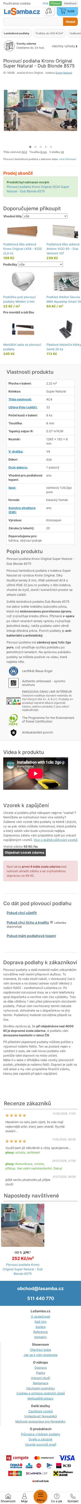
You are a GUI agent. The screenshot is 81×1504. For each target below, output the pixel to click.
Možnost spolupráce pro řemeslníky (40, 1421)
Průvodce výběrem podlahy (40, 1434)
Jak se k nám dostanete (40, 1355)
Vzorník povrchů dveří (40, 1444)
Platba (40, 1373)
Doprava (41, 1367)
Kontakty (40, 1337)
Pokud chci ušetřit (22, 913)
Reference (40, 1332)
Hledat (70, 21)
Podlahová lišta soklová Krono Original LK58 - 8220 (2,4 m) (22, 248)
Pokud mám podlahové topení (31, 936)
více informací (67, 159)
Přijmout (55, 3)
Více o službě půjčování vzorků (56, 840)
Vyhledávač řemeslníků (40, 1416)
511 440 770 (40, 1298)
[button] (30, 147)
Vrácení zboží (40, 1378)
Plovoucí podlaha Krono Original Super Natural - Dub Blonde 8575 (23, 1269)
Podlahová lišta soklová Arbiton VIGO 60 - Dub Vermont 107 (62, 248)
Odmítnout (70, 3)
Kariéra (41, 1327)
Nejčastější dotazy (40, 1398)
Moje (24, 1501)
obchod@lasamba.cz (40, 1288)
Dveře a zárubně (40, 1439)
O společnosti (40, 1316)
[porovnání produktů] (49, 11)
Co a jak (56, 1501)
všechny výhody (63, 46)
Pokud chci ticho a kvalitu (28, 922)
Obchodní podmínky (40, 1388)
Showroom (8, 1501)
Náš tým (40, 1321)
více (46, 3)
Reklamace (40, 1383)
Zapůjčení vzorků (40, 1411)
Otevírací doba (40, 1349)
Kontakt (73, 1501)
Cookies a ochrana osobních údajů (40, 1393)
